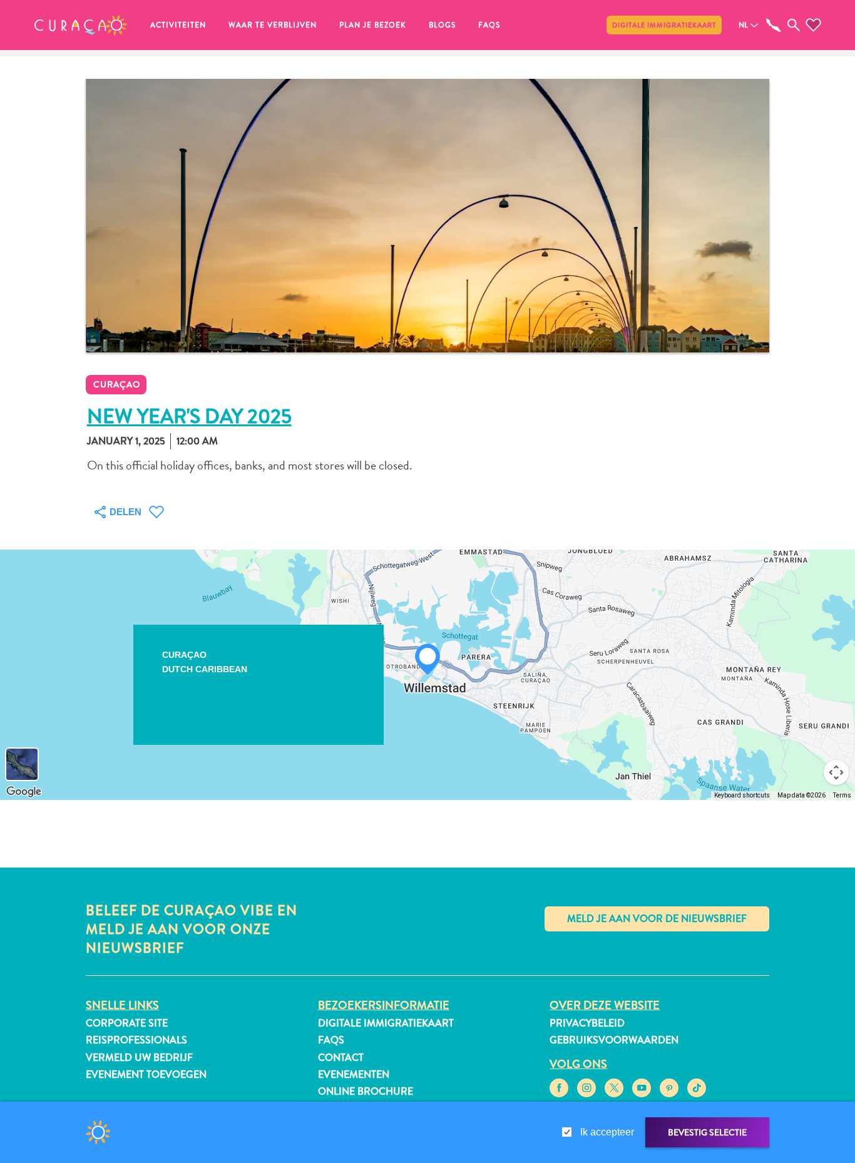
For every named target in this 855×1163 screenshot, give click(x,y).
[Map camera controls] (836, 772)
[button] (81, 25)
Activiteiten (178, 25)
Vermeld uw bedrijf (139, 1057)
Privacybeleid (587, 1023)
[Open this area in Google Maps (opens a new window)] (23, 792)
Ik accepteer (607, 1132)
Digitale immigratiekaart (664, 25)
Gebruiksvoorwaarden (614, 1040)
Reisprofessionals (136, 1040)
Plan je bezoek (372, 25)
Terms (842, 795)
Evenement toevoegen (146, 1074)
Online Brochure (365, 1091)
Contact (341, 1057)
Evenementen (353, 1074)
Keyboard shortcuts (742, 795)
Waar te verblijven (272, 25)
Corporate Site (127, 1023)
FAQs (489, 25)
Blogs (442, 25)
